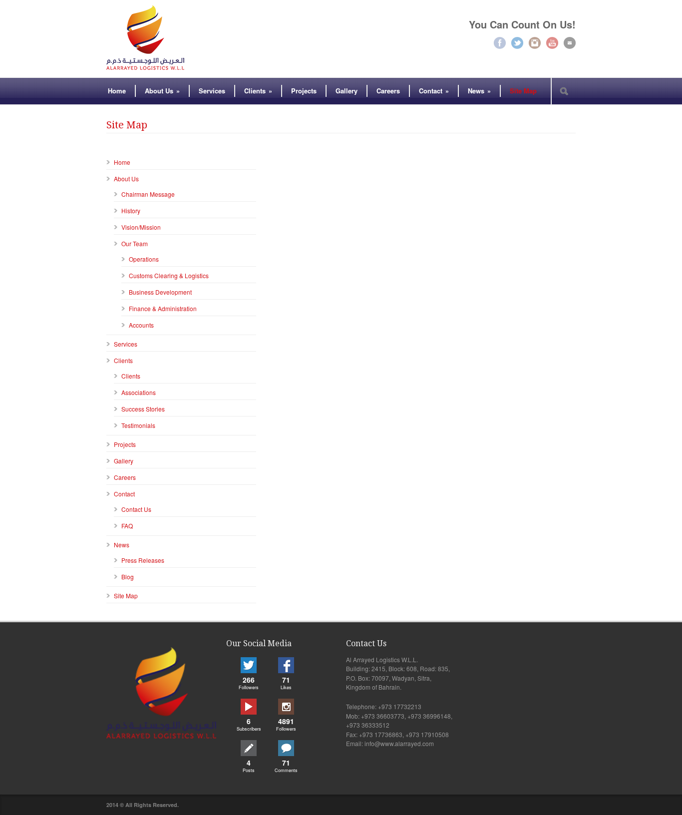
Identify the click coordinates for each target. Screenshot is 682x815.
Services (212, 90)
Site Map (523, 90)
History (130, 210)
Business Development (160, 292)
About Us (162, 90)
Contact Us (136, 509)
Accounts (141, 325)
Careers (388, 90)
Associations (138, 392)
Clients (258, 90)
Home (117, 90)
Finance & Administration (163, 308)
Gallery (346, 90)
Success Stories (143, 409)
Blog (127, 576)
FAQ (127, 525)
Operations (144, 259)
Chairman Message (148, 194)
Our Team (134, 243)
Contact (434, 90)
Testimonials (138, 425)
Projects (304, 90)
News (479, 90)
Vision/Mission (141, 227)
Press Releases (142, 560)
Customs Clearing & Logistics (169, 275)
